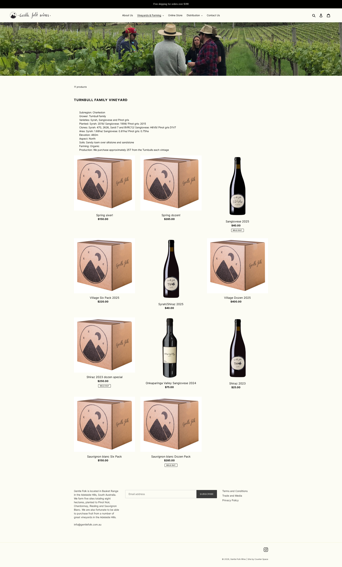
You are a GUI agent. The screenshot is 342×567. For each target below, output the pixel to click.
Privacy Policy (230, 500)
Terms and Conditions (235, 490)
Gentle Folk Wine (238, 559)
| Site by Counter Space (257, 559)
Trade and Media (232, 495)
